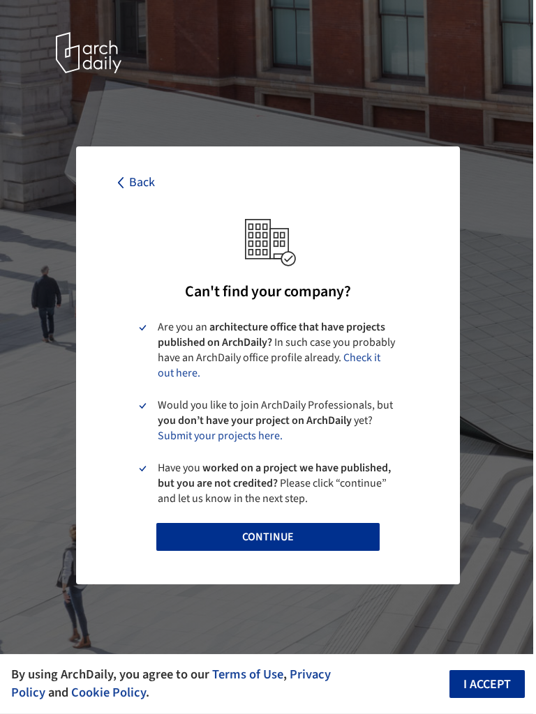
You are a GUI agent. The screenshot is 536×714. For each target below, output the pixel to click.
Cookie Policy (108, 692)
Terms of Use (247, 674)
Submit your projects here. (220, 435)
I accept (487, 684)
